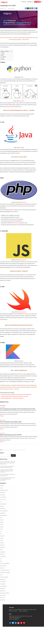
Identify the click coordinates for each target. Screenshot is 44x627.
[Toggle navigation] (42, 1)
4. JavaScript (3, 56)
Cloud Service (3, 497)
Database (2, 506)
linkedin (16, 623)
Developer (4, 449)
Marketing (2, 545)
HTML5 (1, 529)
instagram (18, 623)
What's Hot (2, 597)
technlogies (2, 579)
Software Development (5, 572)
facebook (10, 623)
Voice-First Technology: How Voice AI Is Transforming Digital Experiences (7, 479)
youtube (21, 623)
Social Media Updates (4, 570)
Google (1, 524)
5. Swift (2, 58)
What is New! (2, 595)
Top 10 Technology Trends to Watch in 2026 (10, 421)
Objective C (2, 554)
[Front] (4, 2)
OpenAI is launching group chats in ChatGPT (11, 434)
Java (1, 533)
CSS (1, 501)
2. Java (2, 54)
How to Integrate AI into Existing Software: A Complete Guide (7, 467)
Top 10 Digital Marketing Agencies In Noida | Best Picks (7, 475)
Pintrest (24, 623)
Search (2, 452)
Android (2, 485)
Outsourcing (3, 556)
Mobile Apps (2, 547)
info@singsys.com (30, 1)
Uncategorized (3, 586)
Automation (2, 492)
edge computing (3, 515)
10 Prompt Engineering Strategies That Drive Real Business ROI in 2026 (17, 409)
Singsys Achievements (4, 563)
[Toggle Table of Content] (10, 51)
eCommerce (2, 513)
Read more (2, 415)
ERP (1, 517)
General (2, 522)
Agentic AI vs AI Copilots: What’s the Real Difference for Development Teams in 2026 (7, 462)
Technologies (2, 405)
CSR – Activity (3, 499)
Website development (4, 593)
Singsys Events (3, 565)
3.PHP (2, 55)
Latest (1, 540)
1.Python (3, 52)
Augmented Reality (4, 490)
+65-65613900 (23, 1)
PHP (1, 558)
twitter (13, 623)
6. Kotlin (2, 59)
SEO (1, 561)
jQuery (1, 538)
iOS (1, 531)
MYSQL (1, 549)
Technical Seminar (4, 577)
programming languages (21, 449)
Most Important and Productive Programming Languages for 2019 (17, 4)
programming (14, 449)
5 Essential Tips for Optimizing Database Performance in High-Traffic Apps (6, 470)
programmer (9, 449)
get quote (37, 1)
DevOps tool (2, 508)
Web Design (2, 588)
